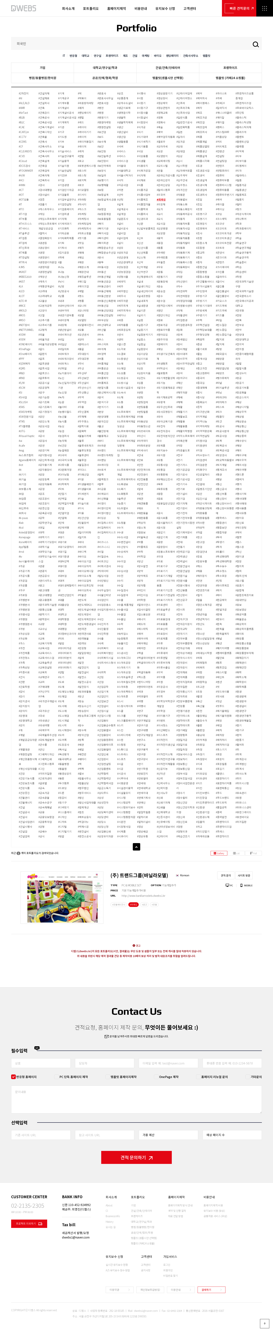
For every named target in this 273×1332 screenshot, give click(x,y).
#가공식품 (24, 576)
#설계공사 (122, 209)
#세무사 (121, 296)
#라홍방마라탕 (86, 103)
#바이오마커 (84, 566)
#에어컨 (141, 648)
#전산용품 (181, 590)
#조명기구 (201, 214)
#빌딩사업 (103, 576)
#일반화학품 (183, 127)
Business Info (113, 1216)
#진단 (199, 479)
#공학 (41, 518)
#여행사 (141, 706)
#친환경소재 (202, 817)
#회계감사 (240, 759)
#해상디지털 (242, 407)
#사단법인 (103, 580)
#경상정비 (43, 248)
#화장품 (239, 638)
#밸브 (81, 773)
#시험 (140, 98)
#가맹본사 (24, 605)
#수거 (120, 527)
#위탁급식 (162, 368)
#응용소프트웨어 (166, 551)
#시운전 (121, 822)
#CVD (22, 156)
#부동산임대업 (105, 310)
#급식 (41, 836)
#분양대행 (103, 416)
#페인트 (220, 677)
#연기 (140, 764)
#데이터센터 (65, 662)
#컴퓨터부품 (222, 180)
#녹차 (61, 397)
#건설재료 (43, 98)
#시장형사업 (124, 826)
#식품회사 (142, 214)
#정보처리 (181, 759)
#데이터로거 (65, 653)
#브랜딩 (102, 460)
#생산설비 (122, 132)
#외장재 (161, 204)
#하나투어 (240, 219)
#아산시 (141, 436)
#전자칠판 (181, 687)
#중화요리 (201, 402)
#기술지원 (63, 166)
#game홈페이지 (27, 460)
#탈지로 (220, 339)
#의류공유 (162, 648)
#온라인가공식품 (166, 175)
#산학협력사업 (105, 783)
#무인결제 (83, 412)
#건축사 (42, 141)
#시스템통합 (124, 812)
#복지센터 (103, 238)
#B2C (22, 122)
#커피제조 (221, 146)
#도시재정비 (65, 730)
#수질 (120, 585)
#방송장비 (83, 711)
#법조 (81, 812)
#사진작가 (103, 624)
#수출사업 (122, 609)
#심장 (140, 368)
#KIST (22, 281)
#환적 (238, 735)
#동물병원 (63, 764)
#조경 (199, 166)
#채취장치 (201, 576)
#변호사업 (103, 103)
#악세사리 (142, 450)
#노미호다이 (65, 373)
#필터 (238, 204)
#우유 (160, 267)
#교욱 (41, 633)
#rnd (21, 551)
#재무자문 (181, 392)
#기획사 (62, 248)
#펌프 (219, 662)
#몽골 (81, 349)
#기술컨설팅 (65, 170)
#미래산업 (83, 474)
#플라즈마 (240, 132)
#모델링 (82, 320)
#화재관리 (240, 662)
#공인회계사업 (46, 460)
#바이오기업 (84, 561)
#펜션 (219, 682)
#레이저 (82, 137)
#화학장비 (240, 682)
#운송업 (161, 291)
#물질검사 (83, 465)
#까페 (61, 257)
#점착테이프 (183, 720)
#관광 (41, 566)
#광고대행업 (45, 595)
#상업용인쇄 (104, 831)
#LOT (22, 296)
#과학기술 (43, 547)
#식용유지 (142, 166)
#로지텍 (82, 180)
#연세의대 (142, 793)
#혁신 (238, 551)
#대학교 (62, 614)
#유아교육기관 (165, 421)
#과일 (41, 527)
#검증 (41, 199)
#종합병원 (201, 272)
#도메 (61, 701)
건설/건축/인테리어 (168, 67)
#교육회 (42, 672)
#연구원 (141, 754)
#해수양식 (240, 441)
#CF (21, 146)
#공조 (41, 494)
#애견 (140, 498)
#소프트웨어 (124, 412)
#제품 (199, 137)
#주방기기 (201, 301)
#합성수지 (240, 373)
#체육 (199, 658)
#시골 (120, 764)
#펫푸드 (220, 706)
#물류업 (82, 460)
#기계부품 (63, 103)
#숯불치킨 (122, 643)
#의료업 (161, 614)
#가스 (22, 643)
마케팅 (146, 56)
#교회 (41, 682)
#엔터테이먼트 (145, 687)
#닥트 (61, 489)
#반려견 (82, 629)
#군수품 (42, 744)
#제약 (199, 93)
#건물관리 (24, 797)
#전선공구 (181, 600)
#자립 (179, 272)
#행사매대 (240, 503)
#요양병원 (162, 228)
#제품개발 (201, 141)
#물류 (81, 441)
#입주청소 (181, 185)
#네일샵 (62, 344)
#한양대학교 (242, 339)
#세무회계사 (124, 310)
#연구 (140, 711)
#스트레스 (122, 754)
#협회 (238, 571)
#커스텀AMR (222, 132)
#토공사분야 (222, 431)
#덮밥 (61, 643)
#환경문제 (240, 696)
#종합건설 (201, 267)
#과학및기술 (45, 551)
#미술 (81, 498)
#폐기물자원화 (224, 715)
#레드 (81, 122)
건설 (134, 56)
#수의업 (121, 561)
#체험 (199, 672)
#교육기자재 (45, 643)
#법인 (81, 797)
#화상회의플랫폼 (244, 629)
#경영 (41, 252)
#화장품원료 (242, 648)
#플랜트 (239, 137)
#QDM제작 (24, 363)
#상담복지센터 (105, 812)
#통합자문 (221, 532)
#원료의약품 (163, 330)
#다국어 (62, 455)
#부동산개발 (104, 276)
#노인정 (62, 392)
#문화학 (82, 431)
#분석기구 (103, 402)
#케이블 (220, 204)
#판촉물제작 (222, 633)
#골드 (41, 349)
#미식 (81, 508)
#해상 (238, 402)
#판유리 (220, 619)
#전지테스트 (183, 715)
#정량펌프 (181, 735)
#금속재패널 (45, 807)
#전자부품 (181, 638)
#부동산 (102, 272)
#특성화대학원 (224, 561)
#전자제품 (181, 677)
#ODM (22, 334)
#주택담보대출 (204, 330)
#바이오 (82, 556)
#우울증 (161, 262)
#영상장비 (162, 98)
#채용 (199, 571)
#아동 (140, 416)
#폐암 (219, 720)
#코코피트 (221, 228)
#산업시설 (103, 711)
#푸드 (219, 793)
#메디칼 (82, 281)
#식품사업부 (143, 194)
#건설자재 (43, 93)
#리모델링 (83, 190)
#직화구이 (201, 469)
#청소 (199, 629)
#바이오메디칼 (86, 571)
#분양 (101, 412)
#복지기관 (103, 228)
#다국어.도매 (65, 460)
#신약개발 (142, 267)
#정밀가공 (181, 740)
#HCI (21, 180)
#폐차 (219, 730)
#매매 (81, 252)
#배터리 (82, 759)
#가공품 (23, 585)
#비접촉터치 (104, 527)
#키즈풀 (220, 315)
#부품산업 (103, 373)
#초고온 (200, 687)
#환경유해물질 (243, 720)
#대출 (61, 600)
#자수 (179, 286)
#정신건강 (181, 802)
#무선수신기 (84, 387)
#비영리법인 (104, 513)
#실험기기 (142, 330)
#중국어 (200, 378)
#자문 (179, 276)
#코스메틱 (221, 219)
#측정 (199, 749)
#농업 (61, 431)
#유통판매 (162, 474)
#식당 (140, 151)
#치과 (199, 764)
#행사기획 (240, 494)
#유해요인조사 (165, 479)
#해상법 (239, 416)
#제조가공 (201, 117)
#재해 (179, 402)
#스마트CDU (124, 658)
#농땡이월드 (65, 412)
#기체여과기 (65, 223)
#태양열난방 (222, 368)
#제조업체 (201, 127)
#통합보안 (221, 527)
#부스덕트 (103, 344)
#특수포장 (221, 576)
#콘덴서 (220, 252)
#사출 (101, 638)
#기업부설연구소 (67, 199)
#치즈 (199, 783)
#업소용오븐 (143, 614)
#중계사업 (201, 359)
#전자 (179, 614)
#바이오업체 (84, 580)
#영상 (140, 826)
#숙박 (120, 629)
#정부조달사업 (184, 778)
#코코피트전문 (224, 243)
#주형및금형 (202, 334)
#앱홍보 (141, 532)
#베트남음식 (84, 817)
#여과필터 (142, 696)
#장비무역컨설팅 (185, 363)
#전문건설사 (183, 566)
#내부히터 (63, 310)
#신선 (140, 243)
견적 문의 (226, 875)
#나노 (61, 267)
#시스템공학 (124, 802)
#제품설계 (201, 156)
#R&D (22, 373)
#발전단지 (83, 667)
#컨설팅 (220, 156)
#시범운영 (122, 783)
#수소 (120, 556)
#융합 (160, 494)
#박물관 (82, 595)
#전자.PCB (182, 619)
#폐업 (219, 725)
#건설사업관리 (27, 822)
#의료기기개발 (165, 576)
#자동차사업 (183, 228)
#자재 (179, 310)
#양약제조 (142, 576)
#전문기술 (181, 576)
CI (107, 1211)
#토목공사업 (222, 450)
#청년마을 (201, 614)
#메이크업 (83, 286)
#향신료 (239, 523)
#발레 (81, 658)
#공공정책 (43, 387)
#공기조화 (43, 402)
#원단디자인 (163, 315)
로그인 (166, 1265)
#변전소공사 (84, 836)
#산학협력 (103, 773)
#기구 (61, 132)
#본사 (101, 257)
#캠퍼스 (220, 127)
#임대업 (180, 151)
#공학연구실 (45, 523)
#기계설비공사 (66, 112)
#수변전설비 (124, 542)
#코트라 (220, 248)
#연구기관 (142, 725)
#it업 (21, 494)
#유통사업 (162, 465)
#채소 (199, 566)
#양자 (140, 580)
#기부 (61, 141)
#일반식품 (181, 117)
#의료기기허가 (165, 600)
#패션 (219, 643)
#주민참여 (201, 291)
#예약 (160, 132)
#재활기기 (181, 412)
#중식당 (200, 397)
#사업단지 (103, 600)
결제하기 (206, 1290)
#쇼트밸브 (122, 508)
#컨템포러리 (222, 170)
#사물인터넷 (104, 595)
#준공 (199, 344)
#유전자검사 (163, 431)
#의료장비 (162, 633)
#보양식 (102, 170)
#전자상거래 (183, 648)
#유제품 (161, 445)
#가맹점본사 (25, 624)
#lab (21, 523)
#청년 (199, 609)
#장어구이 (181, 378)
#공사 (41, 436)
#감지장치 (24, 706)
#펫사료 (220, 696)
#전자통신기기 (184, 691)
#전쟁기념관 (183, 711)
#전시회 (180, 609)
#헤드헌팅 (240, 527)
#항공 (238, 378)
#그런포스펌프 (46, 764)
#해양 (238, 445)
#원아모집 (162, 334)
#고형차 (42, 330)
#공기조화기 (45, 407)
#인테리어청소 (184, 98)
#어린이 (141, 590)
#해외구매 (240, 455)
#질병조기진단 (204, 489)
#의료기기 (162, 571)
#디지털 (62, 826)
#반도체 (82, 600)
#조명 (199, 209)
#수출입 (121, 619)
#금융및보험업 (46, 817)
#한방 (238, 315)
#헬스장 (239, 547)
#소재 (120, 397)
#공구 (41, 392)
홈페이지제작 (116, 8)
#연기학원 (142, 769)
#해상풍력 (240, 436)
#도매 (61, 687)
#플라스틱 (240, 117)
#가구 (22, 590)
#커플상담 (221, 137)
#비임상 (102, 518)
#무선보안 (83, 378)
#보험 (101, 190)
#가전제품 (24, 653)
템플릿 (206, 56)
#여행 (140, 701)
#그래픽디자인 (46, 754)
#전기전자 (181, 513)
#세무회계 (122, 305)
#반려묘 (82, 643)
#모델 (81, 315)
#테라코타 (221, 397)
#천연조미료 (202, 590)
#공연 (41, 445)
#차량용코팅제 (204, 508)
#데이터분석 (65, 658)
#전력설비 (181, 561)
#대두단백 (63, 561)
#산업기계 (103, 691)
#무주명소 (83, 421)
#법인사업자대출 (87, 802)
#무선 (81, 368)
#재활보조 (181, 416)
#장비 (179, 344)
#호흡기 (239, 585)
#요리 (160, 214)
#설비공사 (122, 228)
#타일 (219, 320)
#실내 (140, 281)
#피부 (238, 156)
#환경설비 (240, 706)
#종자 (199, 262)
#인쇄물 (161, 807)
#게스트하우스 (46, 209)
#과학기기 (43, 537)
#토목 (219, 441)
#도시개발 (63, 720)
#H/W (22, 175)
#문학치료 (83, 426)
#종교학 (200, 252)
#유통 (160, 460)
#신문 (140, 223)
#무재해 (82, 416)
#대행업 (62, 629)
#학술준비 (240, 262)
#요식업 (161, 223)
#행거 (238, 484)
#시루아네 (122, 778)
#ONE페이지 (25, 344)
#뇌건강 (62, 445)
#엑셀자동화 (143, 672)
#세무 (120, 286)
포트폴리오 (91, 8)
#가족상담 (24, 667)
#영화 (160, 117)
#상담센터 (103, 817)
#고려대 (42, 291)
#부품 (101, 359)
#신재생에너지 (145, 276)
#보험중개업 (104, 214)
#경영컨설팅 (45, 272)
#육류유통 (162, 489)
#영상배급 (142, 831)
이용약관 (114, 1290)
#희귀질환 (240, 822)
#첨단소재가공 (204, 605)
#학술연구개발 (243, 248)
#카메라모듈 (202, 836)
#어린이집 (142, 595)
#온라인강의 (163, 180)
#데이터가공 (65, 648)
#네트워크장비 (66, 359)
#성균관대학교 (125, 262)
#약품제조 (142, 547)
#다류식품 (63, 465)
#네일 (61, 339)
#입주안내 (181, 180)
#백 (80, 764)
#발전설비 (83, 672)
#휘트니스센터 (243, 807)
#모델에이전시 (86, 325)
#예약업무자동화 (166, 137)
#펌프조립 (221, 667)
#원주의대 (162, 339)
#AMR (22, 108)
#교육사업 (43, 648)
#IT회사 (23, 262)
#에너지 (141, 619)
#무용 (81, 407)
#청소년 (200, 633)
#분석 (101, 397)
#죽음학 (200, 339)
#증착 (199, 407)
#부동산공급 (104, 281)
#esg (21, 450)
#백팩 (81, 769)
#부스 (101, 339)
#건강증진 (24, 793)
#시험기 (141, 103)
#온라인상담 (163, 185)
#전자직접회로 (184, 682)
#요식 (160, 219)
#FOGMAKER (26, 170)
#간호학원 (24, 687)
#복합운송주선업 (107, 252)
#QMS (22, 368)
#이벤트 (161, 720)
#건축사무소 (45, 146)
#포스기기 (221, 749)
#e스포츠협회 (26, 455)
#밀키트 (82, 537)
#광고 (41, 585)
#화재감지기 (242, 658)
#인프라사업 (183, 112)
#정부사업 (181, 773)
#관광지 (42, 571)
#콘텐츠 (220, 262)
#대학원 (62, 624)
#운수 (160, 296)
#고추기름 (43, 320)
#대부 (61, 571)
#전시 (179, 605)
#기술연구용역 (66, 156)
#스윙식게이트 (125, 706)
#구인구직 (43, 691)
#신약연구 (142, 272)
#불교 (101, 426)
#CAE (22, 127)
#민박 (81, 527)
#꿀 (60, 262)
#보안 (101, 146)
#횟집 (238, 788)
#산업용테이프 (105, 744)
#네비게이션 (65, 334)
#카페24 (220, 103)
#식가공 (141, 127)
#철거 (199, 595)
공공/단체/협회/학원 (105, 78)
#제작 (199, 108)
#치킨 (199, 788)
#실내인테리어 (145, 291)
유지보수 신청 (165, 8)
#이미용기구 (163, 715)
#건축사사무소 (46, 151)
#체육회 (200, 667)
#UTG (22, 431)
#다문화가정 (65, 469)
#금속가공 (43, 793)
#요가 (160, 209)
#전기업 (180, 498)
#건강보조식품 (27, 783)
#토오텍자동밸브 (225, 460)
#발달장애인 (84, 653)
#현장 (238, 561)
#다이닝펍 (63, 474)
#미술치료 (83, 503)
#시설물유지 (124, 793)
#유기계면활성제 (166, 378)
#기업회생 (63, 214)
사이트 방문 (244, 875)
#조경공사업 (202, 170)
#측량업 (200, 744)
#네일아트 (63, 349)
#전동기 (180, 547)
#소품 (120, 407)
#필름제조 (240, 194)
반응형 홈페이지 (26, 1076)
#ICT (21, 190)
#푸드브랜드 (222, 797)
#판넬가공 (221, 609)
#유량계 (161, 402)
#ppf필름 (24, 547)
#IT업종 (23, 238)
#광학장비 (43, 619)
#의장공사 (162, 687)
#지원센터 (201, 445)
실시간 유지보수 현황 (117, 1265)
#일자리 (180, 137)
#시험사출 (142, 112)
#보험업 (102, 209)
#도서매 (62, 706)
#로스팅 (82, 175)
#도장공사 (63, 744)
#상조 (120, 93)
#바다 (81, 542)
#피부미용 (240, 161)
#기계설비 (63, 108)
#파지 (219, 590)
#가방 (22, 629)
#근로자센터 (45, 778)
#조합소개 (201, 243)
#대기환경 (63, 556)
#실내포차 (142, 301)
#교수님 (42, 629)
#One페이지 (25, 354)
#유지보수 (162, 450)
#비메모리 (103, 494)
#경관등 (42, 243)
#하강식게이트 (243, 214)
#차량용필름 (202, 518)
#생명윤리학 (124, 112)
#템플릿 (220, 416)
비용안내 (140, 8)
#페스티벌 (221, 672)
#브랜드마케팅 (105, 455)
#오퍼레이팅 (163, 161)
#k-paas (23, 518)
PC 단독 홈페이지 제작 (73, 1076)
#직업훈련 (201, 465)
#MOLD (23, 310)
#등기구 (62, 802)
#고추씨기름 (45, 325)
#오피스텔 (162, 166)
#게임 (41, 214)
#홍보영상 (240, 609)
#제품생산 (201, 151)
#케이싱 (220, 209)
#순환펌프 (122, 638)
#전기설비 (181, 494)
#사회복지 (103, 648)
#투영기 (220, 542)
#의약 (160, 672)
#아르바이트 (143, 431)
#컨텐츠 (220, 166)
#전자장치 (181, 667)
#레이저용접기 (86, 141)
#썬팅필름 (142, 412)
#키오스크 (221, 301)
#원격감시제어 (165, 305)
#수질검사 (122, 590)
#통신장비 (221, 498)
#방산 (81, 696)
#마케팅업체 (84, 223)
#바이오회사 (84, 590)
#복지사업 (103, 233)
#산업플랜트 (104, 769)
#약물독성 (142, 537)
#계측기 (42, 281)
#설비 (120, 223)
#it (20, 469)
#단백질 (62, 498)
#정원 (179, 826)
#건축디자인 (45, 132)
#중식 (199, 392)
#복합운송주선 (105, 248)
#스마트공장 (124, 662)
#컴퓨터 (220, 175)
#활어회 (239, 744)
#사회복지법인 (105, 653)
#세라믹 (121, 281)
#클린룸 (220, 286)
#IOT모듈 (24, 199)
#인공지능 (162, 769)
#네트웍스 (63, 363)
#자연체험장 (183, 296)
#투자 (219, 547)
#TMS (22, 421)
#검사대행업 (45, 190)
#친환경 (200, 807)
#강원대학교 (25, 720)
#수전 (120, 576)
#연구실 (141, 744)
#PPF (21, 359)
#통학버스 (221, 518)
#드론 (61, 793)
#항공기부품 (242, 387)
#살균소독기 (104, 788)
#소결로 (121, 354)
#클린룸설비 (222, 291)
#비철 (101, 551)
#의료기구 (162, 566)
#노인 (61, 378)
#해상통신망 (242, 431)
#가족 (22, 662)
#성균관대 (122, 257)
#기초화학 (63, 228)
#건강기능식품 (27, 778)
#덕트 (61, 638)
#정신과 (180, 817)
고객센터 (189, 8)
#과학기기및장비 (47, 542)
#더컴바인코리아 (67, 633)
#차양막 (200, 527)
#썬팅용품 (142, 407)
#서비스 (121, 151)
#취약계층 (201, 740)
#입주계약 (181, 175)
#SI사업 (23, 397)
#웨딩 (160, 349)
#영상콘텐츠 (163, 108)
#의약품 (161, 677)
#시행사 (141, 93)
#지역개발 (201, 416)
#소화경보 (122, 484)
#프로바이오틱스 (244, 108)
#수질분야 (122, 595)
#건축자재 (43, 175)
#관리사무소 (45, 580)
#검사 (41, 185)
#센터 (120, 339)
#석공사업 (122, 185)
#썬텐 (140, 392)
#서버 (120, 146)
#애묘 (140, 508)
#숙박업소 (122, 633)
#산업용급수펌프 (107, 725)
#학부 (238, 233)
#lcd (21, 527)
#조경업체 (201, 190)
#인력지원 (162, 788)
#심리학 (141, 363)
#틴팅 (219, 580)
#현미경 (239, 556)
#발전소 (82, 677)
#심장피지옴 (143, 373)
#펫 (218, 687)
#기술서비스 (65, 151)
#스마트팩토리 (125, 691)
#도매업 (62, 696)
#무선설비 (83, 383)
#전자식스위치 (184, 658)
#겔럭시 (42, 233)
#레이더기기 (84, 132)
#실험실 (141, 344)
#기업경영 (63, 185)
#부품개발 (103, 363)
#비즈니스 (103, 542)
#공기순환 (43, 397)
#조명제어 (201, 228)
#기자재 (62, 219)
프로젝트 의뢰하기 (26, 1223)
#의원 (160, 682)
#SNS (22, 407)
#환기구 (239, 730)
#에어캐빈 (142, 643)
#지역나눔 (201, 421)
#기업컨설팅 (65, 204)
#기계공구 (63, 98)
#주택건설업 (202, 325)
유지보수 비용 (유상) (214, 1211)
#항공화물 (240, 392)
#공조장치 (43, 503)
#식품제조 (142, 199)
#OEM (22, 339)
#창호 (199, 556)
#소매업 (121, 368)
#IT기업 (23, 214)
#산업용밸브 (104, 730)
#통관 (219, 474)
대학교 (85, 56)
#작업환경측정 (184, 325)
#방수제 (82, 730)
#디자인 (62, 817)
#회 (237, 749)
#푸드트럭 (221, 802)
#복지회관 (103, 243)
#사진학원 (103, 633)
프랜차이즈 (112, 56)
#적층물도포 (183, 450)
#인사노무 (162, 793)
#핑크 (238, 209)
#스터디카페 (124, 735)
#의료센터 (162, 605)
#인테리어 (162, 836)
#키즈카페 (221, 310)
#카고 (199, 826)
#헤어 (238, 532)
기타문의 (256, 1076)
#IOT (21, 194)
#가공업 (23, 580)
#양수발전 (142, 566)
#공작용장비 (45, 469)
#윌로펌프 (162, 373)
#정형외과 (181, 831)
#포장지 (220, 759)
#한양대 (239, 334)
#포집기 (220, 769)
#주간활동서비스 (205, 281)
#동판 (61, 778)
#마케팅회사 (84, 228)
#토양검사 (221, 455)
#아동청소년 (143, 426)
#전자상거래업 (184, 653)
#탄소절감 (221, 325)
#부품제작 (103, 378)
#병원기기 (103, 117)
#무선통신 (83, 392)
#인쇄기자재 (163, 802)
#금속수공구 (45, 802)
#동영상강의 (65, 773)
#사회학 (102, 672)
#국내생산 (43, 720)
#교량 (41, 624)
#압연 (140, 494)
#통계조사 (221, 469)
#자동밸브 (181, 199)
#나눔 (61, 272)
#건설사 (23, 817)
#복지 (101, 223)
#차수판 (200, 523)
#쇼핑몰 (121, 523)
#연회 (140, 807)
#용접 (160, 243)
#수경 (120, 532)
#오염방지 (162, 156)
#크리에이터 (222, 267)
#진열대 (200, 484)
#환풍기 (239, 740)
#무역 (81, 397)
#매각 (81, 248)
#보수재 (102, 141)
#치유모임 (201, 773)
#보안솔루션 (104, 156)
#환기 (238, 725)
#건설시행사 (25, 826)
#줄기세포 (201, 349)
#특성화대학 (222, 556)
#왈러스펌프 (163, 190)
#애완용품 (142, 518)
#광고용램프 (45, 600)
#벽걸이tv (83, 822)
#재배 (179, 397)
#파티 (219, 595)
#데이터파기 (65, 667)
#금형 (41, 826)
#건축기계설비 (46, 127)
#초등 (199, 691)
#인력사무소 (163, 783)
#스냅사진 (122, 653)
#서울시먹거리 (125, 175)
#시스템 (121, 797)
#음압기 (161, 532)
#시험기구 (142, 108)
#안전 (140, 465)
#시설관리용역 (125, 788)
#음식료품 (162, 518)
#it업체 (22, 503)
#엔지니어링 (143, 682)
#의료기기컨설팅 (166, 595)
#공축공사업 (45, 513)
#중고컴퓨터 (202, 373)
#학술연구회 (242, 257)
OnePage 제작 (168, 1076)
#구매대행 (43, 687)
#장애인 (180, 368)
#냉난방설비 (65, 330)
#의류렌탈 (162, 658)
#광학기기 (43, 614)
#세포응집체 (124, 330)
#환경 (238, 691)
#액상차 (141, 523)
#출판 (199, 725)
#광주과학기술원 (47, 605)
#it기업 (22, 484)
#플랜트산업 (242, 141)
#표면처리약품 (224, 783)
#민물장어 (83, 523)
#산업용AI (103, 720)
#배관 (81, 744)
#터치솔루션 (222, 387)
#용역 (160, 238)
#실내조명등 (143, 296)
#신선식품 (142, 248)
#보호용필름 (104, 219)
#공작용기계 (45, 465)
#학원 (238, 276)
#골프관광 (43, 363)
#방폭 (81, 740)
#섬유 (120, 248)
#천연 (199, 580)
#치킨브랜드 (202, 793)
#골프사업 (43, 368)
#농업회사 (63, 436)
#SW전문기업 (26, 416)
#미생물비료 (84, 489)
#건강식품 (24, 788)
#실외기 (141, 315)
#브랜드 (102, 450)
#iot (21, 465)
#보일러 (102, 175)
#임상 (179, 156)
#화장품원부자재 (244, 653)
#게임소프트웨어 (47, 219)
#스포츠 (121, 759)
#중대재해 (201, 387)
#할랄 (238, 363)
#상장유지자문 (105, 836)
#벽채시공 (83, 826)
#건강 (22, 773)
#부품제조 (103, 383)
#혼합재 (239, 590)
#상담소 (102, 822)
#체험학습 (201, 682)
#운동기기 (162, 276)
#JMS (22, 267)
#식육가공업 (143, 170)
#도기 (61, 677)
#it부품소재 (25, 489)
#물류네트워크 (86, 445)
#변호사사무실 (105, 98)
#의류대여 (162, 653)
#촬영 (199, 696)
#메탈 (81, 291)
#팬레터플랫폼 (224, 653)
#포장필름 (221, 764)
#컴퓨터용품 (222, 190)
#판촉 (219, 624)
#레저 (81, 151)
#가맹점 (23, 619)
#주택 (199, 320)
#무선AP (82, 373)
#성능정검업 (124, 272)
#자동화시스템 (184, 262)
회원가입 (168, 1270)
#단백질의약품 (66, 503)
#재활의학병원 (184, 431)
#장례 (179, 334)
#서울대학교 (124, 170)
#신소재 (141, 257)
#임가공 (180, 141)
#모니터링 (83, 310)
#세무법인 (122, 291)
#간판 (22, 682)
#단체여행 (63, 527)
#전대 (179, 542)
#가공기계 (24, 571)
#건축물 (42, 137)
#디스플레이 (65, 812)
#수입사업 (122, 571)
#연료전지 (142, 773)
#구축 (41, 696)
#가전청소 (24, 658)
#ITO (21, 209)
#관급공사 (43, 576)
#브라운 (102, 445)
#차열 (199, 532)
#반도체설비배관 (87, 609)
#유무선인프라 (165, 407)
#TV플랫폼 (24, 426)
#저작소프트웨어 (185, 436)
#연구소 (141, 740)
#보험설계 (103, 194)
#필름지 (239, 199)
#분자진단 (103, 421)
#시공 (120, 769)
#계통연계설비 (46, 286)
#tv (20, 556)
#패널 (219, 638)
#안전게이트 (143, 469)
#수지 (120, 580)
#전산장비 (181, 595)
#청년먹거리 (202, 619)
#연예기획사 (143, 797)
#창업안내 (201, 551)
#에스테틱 (142, 629)
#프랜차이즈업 (224, 826)
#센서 (120, 334)
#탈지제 (220, 344)
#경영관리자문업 (47, 262)
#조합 (199, 238)
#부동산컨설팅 (105, 315)
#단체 (61, 523)
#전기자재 (181, 503)
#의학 (160, 696)
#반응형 (82, 648)
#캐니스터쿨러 (224, 112)
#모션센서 (83, 334)
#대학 (61, 609)
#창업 (199, 547)
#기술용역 (63, 161)
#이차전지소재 (165, 754)
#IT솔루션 (24, 233)
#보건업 (102, 132)
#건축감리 (43, 112)
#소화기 (121, 489)
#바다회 (82, 547)
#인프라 (180, 103)
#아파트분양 (143, 445)
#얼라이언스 (143, 605)
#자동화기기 (183, 257)
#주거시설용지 (204, 286)
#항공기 (239, 383)
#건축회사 (43, 180)
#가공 (22, 566)
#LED (22, 291)
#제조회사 (201, 132)
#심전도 (141, 378)
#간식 (22, 677)
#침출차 (200, 822)
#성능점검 (122, 267)
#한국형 (239, 310)
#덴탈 (61, 672)
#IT (20, 204)
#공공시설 (43, 383)
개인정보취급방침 (150, 1290)
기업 (42, 67)
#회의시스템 (242, 783)
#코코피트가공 (224, 233)
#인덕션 (161, 773)
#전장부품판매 (184, 701)
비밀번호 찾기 (170, 1275)
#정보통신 (181, 764)
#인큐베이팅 (163, 822)
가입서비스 (170, 1256)
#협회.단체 (241, 576)
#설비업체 (122, 238)
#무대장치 (83, 354)
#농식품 (62, 421)
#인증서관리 (163, 817)
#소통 (120, 402)
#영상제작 (162, 103)
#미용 (81, 513)
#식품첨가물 (143, 204)
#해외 (238, 450)
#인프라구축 (183, 108)
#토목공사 (221, 445)
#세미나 (121, 315)
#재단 (179, 387)
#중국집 (200, 383)
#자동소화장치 (184, 209)
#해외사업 (240, 465)
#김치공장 (63, 252)
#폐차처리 (221, 740)
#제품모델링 (202, 146)
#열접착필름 (143, 812)
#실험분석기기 (145, 334)
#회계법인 (240, 764)
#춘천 (199, 711)
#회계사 (239, 769)
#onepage (24, 537)
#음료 (160, 498)
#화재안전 (240, 667)
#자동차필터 (183, 243)
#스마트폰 (122, 696)
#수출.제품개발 (125, 605)
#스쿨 (120, 711)
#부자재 (102, 349)
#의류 (160, 643)
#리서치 (82, 194)
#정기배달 (181, 730)
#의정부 (161, 691)
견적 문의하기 (133, 1157)
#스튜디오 (122, 749)
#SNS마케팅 (25, 412)
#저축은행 (181, 441)
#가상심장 (24, 633)
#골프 (41, 359)
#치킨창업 (201, 797)
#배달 (81, 749)
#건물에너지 (25, 802)
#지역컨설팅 (202, 436)
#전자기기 (181, 633)
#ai (20, 441)
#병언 (101, 108)
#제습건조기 (183, 836)
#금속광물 (43, 797)
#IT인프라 (24, 248)
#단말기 (62, 494)
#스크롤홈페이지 (126, 720)
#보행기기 (103, 180)
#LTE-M (23, 301)
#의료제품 (162, 638)
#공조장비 (43, 498)
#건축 (41, 108)
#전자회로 (181, 696)
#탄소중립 (221, 330)
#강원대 (23, 715)
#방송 (81, 701)
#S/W (22, 383)
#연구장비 (142, 759)
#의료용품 (162, 624)
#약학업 (141, 556)
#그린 (41, 769)
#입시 (179, 161)
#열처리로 (142, 817)
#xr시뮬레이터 (26, 561)
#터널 (219, 383)
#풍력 (219, 812)
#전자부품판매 (184, 643)
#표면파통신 (222, 788)
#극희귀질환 (45, 773)
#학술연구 (240, 243)
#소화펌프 (122, 494)
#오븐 (160, 151)
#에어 (140, 633)
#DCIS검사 (24, 166)
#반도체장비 (84, 614)
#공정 (41, 489)
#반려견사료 (84, 633)
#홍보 (238, 605)
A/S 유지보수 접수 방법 (118, 1270)
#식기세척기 (143, 141)
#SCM (22, 387)
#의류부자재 (163, 662)
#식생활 (141, 161)
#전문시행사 (183, 585)
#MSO (22, 320)
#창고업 (200, 542)
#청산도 (200, 624)
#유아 (160, 416)
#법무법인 (83, 788)
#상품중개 (122, 98)
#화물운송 (240, 619)
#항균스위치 (242, 397)
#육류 (160, 484)
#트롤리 (220, 551)
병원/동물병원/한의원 (42, 78)
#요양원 (161, 233)
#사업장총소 (104, 605)
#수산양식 (122, 547)
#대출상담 (63, 605)
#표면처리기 (222, 778)
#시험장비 (142, 122)
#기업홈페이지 (66, 209)
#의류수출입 (163, 667)
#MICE (22, 305)
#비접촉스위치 (105, 523)
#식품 (140, 185)
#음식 (160, 513)
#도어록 (62, 740)
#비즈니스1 (104, 547)
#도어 (61, 735)
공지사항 (145, 1270)
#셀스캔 (121, 344)
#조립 (199, 204)
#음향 (160, 542)
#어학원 (141, 600)
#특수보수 (221, 566)
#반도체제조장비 (87, 619)
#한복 (238, 320)
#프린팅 (239, 112)
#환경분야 (240, 701)
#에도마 (141, 624)
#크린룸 (220, 272)
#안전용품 (142, 479)
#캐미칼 (220, 117)
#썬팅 (140, 397)
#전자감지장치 (184, 624)
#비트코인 (103, 561)
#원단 (160, 310)
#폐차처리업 (222, 744)
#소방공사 (122, 378)
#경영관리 (43, 257)
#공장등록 (43, 479)
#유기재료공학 (165, 397)
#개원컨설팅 (25, 754)
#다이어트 (63, 479)
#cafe (22, 445)
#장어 (179, 373)
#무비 (81, 363)
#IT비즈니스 (25, 223)
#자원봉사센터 (184, 305)
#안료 (140, 460)
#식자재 (141, 175)
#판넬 (219, 605)
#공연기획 (43, 450)
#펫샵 (219, 701)
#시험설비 (142, 117)
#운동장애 (162, 281)
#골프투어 (43, 378)
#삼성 (101, 797)
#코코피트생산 (224, 238)
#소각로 (121, 349)
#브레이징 (103, 465)
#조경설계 (201, 180)
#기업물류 (63, 194)
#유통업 (161, 469)
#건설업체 (24, 836)
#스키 (120, 725)
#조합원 (200, 248)
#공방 (41, 431)
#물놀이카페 (84, 436)
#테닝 (219, 392)
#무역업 (82, 402)
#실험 (140, 320)
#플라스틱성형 (243, 122)
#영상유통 (142, 836)
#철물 (199, 600)
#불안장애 (103, 431)
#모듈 (81, 330)
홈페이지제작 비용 (213, 1205)
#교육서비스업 (46, 658)
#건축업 (42, 166)
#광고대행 (43, 590)
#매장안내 (83, 272)
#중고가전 (201, 368)
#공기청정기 (45, 412)
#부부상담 (103, 320)
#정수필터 (181, 797)
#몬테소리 (83, 344)
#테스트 (220, 407)
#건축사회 (43, 156)
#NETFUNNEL (26, 330)
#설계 (120, 204)
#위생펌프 (162, 363)
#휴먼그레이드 (243, 812)
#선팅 (120, 199)
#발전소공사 (84, 682)
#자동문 (180, 194)
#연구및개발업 (145, 735)
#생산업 (121, 137)
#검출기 (42, 204)
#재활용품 (181, 426)
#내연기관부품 (66, 315)
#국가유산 (43, 711)
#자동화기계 (183, 252)
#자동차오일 (183, 233)
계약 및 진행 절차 (177, 1211)
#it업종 (22, 498)
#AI (20, 98)
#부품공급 (103, 368)
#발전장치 (83, 687)
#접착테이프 (183, 725)
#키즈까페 (221, 305)
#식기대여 (142, 137)
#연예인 (141, 802)
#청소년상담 (202, 643)
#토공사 (220, 426)
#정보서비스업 (184, 754)
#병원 (101, 112)
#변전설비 (83, 831)
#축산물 (200, 706)
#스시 (120, 701)
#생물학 (121, 117)
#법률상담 (83, 783)
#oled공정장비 (27, 532)
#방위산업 (83, 735)
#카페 (219, 98)
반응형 (73, 56)
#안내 (140, 455)
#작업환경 (181, 320)
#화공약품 (240, 614)
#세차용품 (122, 325)
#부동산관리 (104, 286)
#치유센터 (201, 778)
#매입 (81, 257)
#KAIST (23, 272)
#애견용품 (142, 503)
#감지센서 (24, 701)
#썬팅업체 (142, 402)
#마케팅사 (83, 219)
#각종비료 (24, 672)
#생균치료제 (124, 108)
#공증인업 (43, 508)
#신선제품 (142, 252)
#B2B (22, 117)
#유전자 (161, 426)
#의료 (160, 561)
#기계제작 (63, 122)
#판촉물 (220, 629)
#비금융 (102, 489)
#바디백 (82, 551)
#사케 (101, 643)
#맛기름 (82, 238)
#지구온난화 (202, 412)
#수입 (120, 566)
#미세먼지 (83, 494)
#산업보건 (103, 701)
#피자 (238, 170)
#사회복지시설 (105, 658)
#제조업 (200, 122)
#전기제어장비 (184, 532)
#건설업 (23, 831)
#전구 (179, 455)
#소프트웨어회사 (126, 479)
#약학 (140, 551)
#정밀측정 (181, 749)
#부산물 (102, 330)
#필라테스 (240, 175)
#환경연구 (240, 711)
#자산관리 (181, 281)
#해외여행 (240, 469)
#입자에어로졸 (184, 170)
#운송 (160, 286)
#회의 (238, 778)
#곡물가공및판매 (47, 344)
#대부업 (62, 576)
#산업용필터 (104, 749)
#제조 (199, 112)
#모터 (81, 339)
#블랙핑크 (103, 479)
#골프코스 (43, 373)
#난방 (61, 286)
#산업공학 (103, 687)
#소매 (120, 363)
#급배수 (42, 831)
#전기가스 (181, 465)
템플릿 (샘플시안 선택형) (144, 1238)
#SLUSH (23, 402)
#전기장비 (181, 508)
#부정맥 (102, 354)
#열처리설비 (143, 822)
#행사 (238, 489)
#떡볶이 (82, 98)
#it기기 (22, 474)
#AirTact (23, 112)
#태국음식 (221, 354)
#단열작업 (63, 513)
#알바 (140, 489)
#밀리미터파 (84, 532)
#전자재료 (181, 672)
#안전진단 (142, 484)
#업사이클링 (143, 609)
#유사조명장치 (165, 412)
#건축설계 (43, 161)
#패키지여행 (222, 648)
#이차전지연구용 (166, 759)
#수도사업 (122, 537)
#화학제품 (240, 687)
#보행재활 (103, 185)
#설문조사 (122, 219)
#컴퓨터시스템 (224, 185)
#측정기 (200, 754)
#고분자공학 (45, 305)
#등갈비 (62, 797)
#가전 (22, 648)
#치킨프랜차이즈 (205, 802)
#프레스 (220, 831)
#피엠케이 (240, 166)
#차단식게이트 (204, 503)
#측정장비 (201, 759)
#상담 (101, 807)
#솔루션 (121, 498)
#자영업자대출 (184, 301)
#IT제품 (23, 252)
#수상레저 (122, 551)
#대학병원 (63, 619)
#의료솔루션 (163, 609)
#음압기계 (162, 537)
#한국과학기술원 (244, 291)
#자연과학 (181, 291)
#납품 (61, 296)
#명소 (81, 296)
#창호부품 (201, 561)
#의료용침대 (163, 619)
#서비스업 (122, 161)
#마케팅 (82, 214)
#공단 (41, 416)
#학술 (238, 238)
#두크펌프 (63, 783)
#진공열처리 (202, 474)
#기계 (61, 93)
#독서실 (62, 749)
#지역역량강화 (204, 431)
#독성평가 (63, 754)
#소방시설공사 (125, 387)
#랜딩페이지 (84, 112)
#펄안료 (220, 658)
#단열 (61, 508)
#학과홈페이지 (243, 228)
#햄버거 (239, 479)
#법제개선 (83, 807)
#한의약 (239, 344)
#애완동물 (142, 513)
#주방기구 (201, 296)
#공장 (41, 474)
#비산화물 (103, 498)
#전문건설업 (183, 571)
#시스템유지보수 (126, 807)
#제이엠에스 (202, 103)
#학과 (238, 223)
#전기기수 (181, 484)
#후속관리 (240, 793)
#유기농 (161, 383)
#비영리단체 (104, 508)
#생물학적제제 (125, 122)
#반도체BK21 (85, 605)
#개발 (22, 735)
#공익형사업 (45, 455)
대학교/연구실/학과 (105, 67)
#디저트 (62, 822)
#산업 (101, 682)
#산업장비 (103, 759)
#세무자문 (122, 301)
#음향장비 (162, 547)
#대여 (61, 580)
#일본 (179, 132)
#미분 (81, 479)
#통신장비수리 (224, 503)
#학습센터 (240, 272)
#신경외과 (142, 219)
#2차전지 (24, 93)
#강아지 (23, 711)
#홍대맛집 (240, 600)
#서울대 (121, 166)
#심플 (140, 383)
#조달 (199, 199)
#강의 (22, 725)
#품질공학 (221, 807)
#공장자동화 (45, 484)
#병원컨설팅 (104, 127)
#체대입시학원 (204, 653)
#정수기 (180, 793)
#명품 (81, 301)
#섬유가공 (122, 252)
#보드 (101, 137)
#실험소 (141, 339)
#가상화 (23, 638)
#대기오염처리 (66, 547)
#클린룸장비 (222, 296)
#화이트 (239, 633)
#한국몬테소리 (243, 296)
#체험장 (200, 677)
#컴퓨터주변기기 (225, 194)
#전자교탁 (181, 629)
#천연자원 (201, 585)
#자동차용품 (183, 238)
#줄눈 (199, 354)
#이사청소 (162, 725)
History (109, 1221)
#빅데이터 (103, 571)
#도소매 (62, 711)
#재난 (179, 383)
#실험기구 (142, 325)
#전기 (179, 460)
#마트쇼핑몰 (84, 233)
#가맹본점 (24, 609)
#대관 (61, 532)
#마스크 (82, 209)
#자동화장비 (183, 267)
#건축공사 (43, 117)
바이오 (158, 56)
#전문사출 (181, 580)
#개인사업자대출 (28, 769)
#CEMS (23, 141)
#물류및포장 (84, 450)
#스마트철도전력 (126, 682)
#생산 (120, 127)
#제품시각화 (202, 161)
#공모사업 (43, 426)
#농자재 (62, 441)
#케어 (219, 199)
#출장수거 (201, 720)
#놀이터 (62, 407)
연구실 (97, 56)
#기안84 (62, 175)
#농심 (61, 426)
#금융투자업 (45, 822)
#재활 (179, 407)
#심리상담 (142, 354)
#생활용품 (122, 141)
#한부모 (239, 325)
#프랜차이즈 (222, 822)
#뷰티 (101, 441)
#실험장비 (142, 349)
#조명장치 (201, 223)
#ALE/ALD (24, 103)
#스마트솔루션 (125, 677)
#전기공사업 (183, 479)
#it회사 (22, 513)
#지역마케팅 (202, 426)
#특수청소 (221, 571)
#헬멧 (238, 537)
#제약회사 (201, 98)
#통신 (219, 484)
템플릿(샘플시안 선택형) (167, 78)
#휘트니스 (240, 802)
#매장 (81, 262)
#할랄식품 (240, 368)
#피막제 (239, 151)
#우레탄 (161, 252)
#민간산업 (83, 518)
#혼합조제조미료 (244, 595)
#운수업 (161, 301)
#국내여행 (43, 725)
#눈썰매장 (63, 450)
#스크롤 (121, 715)
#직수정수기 (202, 455)
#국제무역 (43, 730)
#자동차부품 (183, 223)
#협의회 (239, 566)
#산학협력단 (104, 778)
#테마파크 (221, 402)
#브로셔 (102, 469)
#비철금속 (103, 556)
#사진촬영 (103, 629)
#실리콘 (141, 310)
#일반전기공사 (184, 122)
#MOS (22, 315)
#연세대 (141, 783)
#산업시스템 (104, 715)
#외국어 (161, 194)
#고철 (41, 315)
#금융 (41, 812)
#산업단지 (103, 696)
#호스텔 (239, 580)
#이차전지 (162, 740)
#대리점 (62, 566)
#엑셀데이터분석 (146, 658)
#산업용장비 (104, 735)
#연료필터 (142, 778)
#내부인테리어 (66, 305)
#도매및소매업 (66, 691)
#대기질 (62, 551)
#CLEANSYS (25, 151)
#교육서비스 (45, 653)
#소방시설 (122, 383)
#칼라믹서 (221, 108)
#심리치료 (142, 359)
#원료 (160, 320)
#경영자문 (43, 267)
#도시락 (62, 725)
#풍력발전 (221, 817)
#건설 (22, 807)
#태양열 (220, 363)
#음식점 (161, 527)
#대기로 (62, 542)
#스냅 (120, 648)
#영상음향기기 (165, 93)
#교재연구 (43, 677)
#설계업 (121, 214)
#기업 (61, 180)
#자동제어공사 (184, 214)
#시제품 (121, 831)
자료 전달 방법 (175, 1216)
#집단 (199, 494)
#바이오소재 (84, 576)
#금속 (41, 788)
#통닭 (219, 479)
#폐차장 (220, 735)
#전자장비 (181, 662)
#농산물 (62, 416)
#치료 (199, 769)
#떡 (80, 93)
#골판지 (42, 354)
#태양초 (220, 373)
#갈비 (22, 691)
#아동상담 (142, 421)
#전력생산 (181, 556)
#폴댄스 (220, 773)
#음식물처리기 (165, 523)
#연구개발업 (143, 720)
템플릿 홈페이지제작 (123, 1076)
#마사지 (82, 204)
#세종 (120, 320)
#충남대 (200, 735)
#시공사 (121, 773)
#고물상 (42, 301)
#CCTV (22, 137)
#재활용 (180, 421)
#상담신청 (103, 826)
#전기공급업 (183, 469)
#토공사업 (221, 436)
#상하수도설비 (125, 103)
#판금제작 (221, 600)
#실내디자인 (143, 286)
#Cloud (23, 161)
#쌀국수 (141, 387)
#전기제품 (181, 537)
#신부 (140, 238)
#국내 (41, 715)
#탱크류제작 (222, 378)
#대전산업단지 (66, 595)
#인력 (160, 778)
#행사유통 (240, 513)
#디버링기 (63, 807)
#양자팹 (141, 585)
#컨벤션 (220, 151)
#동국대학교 (65, 759)
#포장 (219, 754)
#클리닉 (220, 281)
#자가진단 (181, 190)
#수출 (120, 600)
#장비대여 (181, 354)
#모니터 (82, 305)
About (109, 1205)
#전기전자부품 (184, 518)
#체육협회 (201, 662)
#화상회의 (240, 624)
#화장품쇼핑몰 (243, 643)
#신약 (140, 262)
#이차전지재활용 (166, 764)
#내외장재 (63, 320)
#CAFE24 (24, 132)
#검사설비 (43, 194)
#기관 (61, 127)
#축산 (199, 701)
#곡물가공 (43, 339)
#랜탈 (81, 117)
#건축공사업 (45, 122)
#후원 (238, 797)
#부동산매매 (104, 291)
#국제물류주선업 (47, 735)
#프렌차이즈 (222, 836)
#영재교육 (162, 112)
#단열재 (62, 518)
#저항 (179, 445)
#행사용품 (240, 508)
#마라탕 (82, 199)
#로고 (81, 161)
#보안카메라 (104, 166)
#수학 (120, 624)
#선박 (120, 194)
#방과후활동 (84, 691)
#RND (22, 378)
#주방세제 (201, 310)
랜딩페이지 (172, 56)
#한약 (238, 330)
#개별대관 (24, 749)
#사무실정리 (104, 590)
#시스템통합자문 (126, 817)
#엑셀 (140, 653)
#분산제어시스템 (107, 392)
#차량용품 (201, 513)
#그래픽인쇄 (45, 759)
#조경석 (200, 175)
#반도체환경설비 (87, 624)
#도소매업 (63, 715)
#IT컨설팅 (24, 257)
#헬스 (238, 542)
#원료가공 (162, 325)
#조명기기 (201, 219)
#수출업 (121, 614)
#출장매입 (201, 715)
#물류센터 (83, 455)
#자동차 (180, 219)
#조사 (199, 233)
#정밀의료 (181, 744)
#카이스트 (221, 93)
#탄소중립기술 (224, 334)
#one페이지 (25, 542)
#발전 (81, 662)
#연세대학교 (143, 788)
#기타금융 (63, 233)
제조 (125, 56)
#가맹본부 (24, 600)
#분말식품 (103, 387)
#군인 (41, 749)
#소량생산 (122, 359)
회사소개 (68, 8)
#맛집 (81, 243)
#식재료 (141, 180)
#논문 (61, 402)
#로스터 (82, 170)
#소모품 (121, 373)
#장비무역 (181, 359)
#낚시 (61, 281)
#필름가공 (240, 185)
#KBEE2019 (25, 276)
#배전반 (82, 754)
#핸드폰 (239, 474)
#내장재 (62, 325)
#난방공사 (63, 291)
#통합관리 (221, 523)
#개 (20, 730)
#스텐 (120, 740)
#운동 (160, 272)
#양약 (140, 571)
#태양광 (220, 359)
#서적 (120, 180)
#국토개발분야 (46, 740)
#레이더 (82, 127)
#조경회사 (201, 194)
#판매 (219, 614)
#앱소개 (141, 527)
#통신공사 (221, 489)
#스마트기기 (124, 667)
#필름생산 (240, 190)
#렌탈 (81, 156)
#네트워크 (63, 354)
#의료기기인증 (165, 590)
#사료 (101, 585)
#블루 (101, 484)
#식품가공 (142, 190)
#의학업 (161, 711)
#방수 (81, 725)
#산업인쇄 (103, 754)
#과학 (41, 532)
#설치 (120, 243)
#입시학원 (181, 166)
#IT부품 (23, 219)
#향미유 (239, 518)
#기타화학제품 (66, 238)
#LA (21, 286)
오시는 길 (111, 1227)
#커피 (219, 141)
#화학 (238, 672)
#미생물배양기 (86, 484)
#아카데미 (142, 441)
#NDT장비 (24, 325)
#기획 (61, 243)
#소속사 (121, 392)
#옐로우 (161, 141)
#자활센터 (181, 315)
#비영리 (102, 503)
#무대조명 (83, 359)
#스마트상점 (124, 672)
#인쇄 (160, 797)
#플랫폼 (239, 146)
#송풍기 (121, 503)
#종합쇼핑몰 (202, 276)
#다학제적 (63, 484)
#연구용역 (142, 749)
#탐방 (219, 349)
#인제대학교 (163, 812)
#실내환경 (142, 305)
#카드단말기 (202, 831)
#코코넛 (220, 223)
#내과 (61, 301)
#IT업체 (23, 243)
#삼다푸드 (103, 793)
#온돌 (160, 170)
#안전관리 (142, 474)
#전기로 (180, 489)
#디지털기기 (65, 831)
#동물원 (62, 769)
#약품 (140, 542)
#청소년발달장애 (205, 638)
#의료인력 (162, 629)
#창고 (199, 537)
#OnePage (24, 349)
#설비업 (121, 233)
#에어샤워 (142, 638)
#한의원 (239, 349)
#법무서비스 (84, 793)
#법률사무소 (84, 778)
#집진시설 (201, 498)
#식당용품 (142, 156)
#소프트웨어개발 (126, 416)
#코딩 (219, 214)
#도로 (61, 682)
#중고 (199, 363)
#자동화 (180, 248)
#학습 (238, 267)
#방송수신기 (84, 706)
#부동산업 (103, 305)
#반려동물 (83, 638)
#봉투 (101, 262)
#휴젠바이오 (242, 817)
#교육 (41, 638)
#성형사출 (122, 276)
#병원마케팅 (104, 122)
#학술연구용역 (243, 252)
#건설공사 (24, 812)
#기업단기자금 (66, 190)
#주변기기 (201, 315)
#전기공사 (181, 474)
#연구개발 (142, 715)
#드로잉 (62, 788)
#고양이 (42, 310)
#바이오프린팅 (86, 585)
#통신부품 (221, 494)
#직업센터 (201, 460)
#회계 (238, 754)
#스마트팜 (122, 687)
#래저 (81, 108)
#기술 (61, 146)
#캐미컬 (220, 122)
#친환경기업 (202, 812)
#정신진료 (181, 822)
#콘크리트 (221, 257)
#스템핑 (121, 744)
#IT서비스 (24, 228)
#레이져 (82, 146)
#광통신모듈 (45, 609)
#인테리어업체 (184, 93)
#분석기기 (103, 407)
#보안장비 (103, 161)
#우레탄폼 (162, 257)
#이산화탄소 (163, 730)
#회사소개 (240, 773)
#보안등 (102, 151)
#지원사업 (201, 441)
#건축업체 (43, 170)
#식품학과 (142, 209)
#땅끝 (61, 836)
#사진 (101, 619)
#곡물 (41, 334)
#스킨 (120, 730)
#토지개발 (221, 465)
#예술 (160, 127)
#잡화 (179, 330)
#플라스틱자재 (243, 127)
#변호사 (102, 93)
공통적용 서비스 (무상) (215, 1216)
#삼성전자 (103, 802)
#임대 (179, 146)
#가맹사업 (24, 614)
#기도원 (62, 137)
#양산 (140, 561)
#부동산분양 (104, 296)
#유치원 (161, 455)
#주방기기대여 (204, 305)
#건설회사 (43, 103)
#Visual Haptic (27, 436)
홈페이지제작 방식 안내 (180, 1205)
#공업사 (42, 441)
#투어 (219, 537)
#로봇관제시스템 (87, 166)
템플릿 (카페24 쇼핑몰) (230, 78)
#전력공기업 (183, 551)
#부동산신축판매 (107, 301)
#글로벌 (42, 783)
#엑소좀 (141, 677)
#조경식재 (201, 185)
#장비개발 (181, 349)
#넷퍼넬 (62, 368)
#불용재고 (103, 436)
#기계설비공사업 (67, 117)
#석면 (120, 190)
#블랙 (101, 474)
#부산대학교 (104, 325)
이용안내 (176, 1290)
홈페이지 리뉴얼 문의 (214, 1076)
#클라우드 (221, 276)
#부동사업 (103, 267)
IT (64, 56)
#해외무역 (240, 460)
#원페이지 (162, 344)
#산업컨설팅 (104, 764)
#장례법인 (181, 339)
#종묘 (199, 257)
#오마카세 (162, 146)
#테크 (219, 412)
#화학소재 (240, 677)
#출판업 (200, 730)
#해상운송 (240, 421)
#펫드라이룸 (222, 691)
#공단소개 (43, 421)
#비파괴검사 (104, 566)
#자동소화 (181, 204)
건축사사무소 (190, 56)
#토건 (219, 421)
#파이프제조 (222, 585)
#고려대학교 (45, 296)
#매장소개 (83, 267)
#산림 (101, 677)
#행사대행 (240, 498)
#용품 (160, 248)
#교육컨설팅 (45, 667)
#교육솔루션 (45, 662)
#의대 (160, 556)
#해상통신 (240, 426)
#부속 (101, 334)
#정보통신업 (183, 769)
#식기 (140, 132)
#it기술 (22, 479)
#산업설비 (103, 706)
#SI (20, 392)
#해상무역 (240, 412)
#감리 (22, 696)
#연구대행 (142, 730)
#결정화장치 (45, 238)
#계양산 (42, 276)
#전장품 (180, 706)
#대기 (61, 537)
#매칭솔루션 (84, 276)
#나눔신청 (63, 276)
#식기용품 (142, 146)
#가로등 (23, 595)
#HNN (22, 185)
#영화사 (161, 122)
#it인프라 (24, 508)
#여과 (140, 691)
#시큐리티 (122, 836)
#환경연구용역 (243, 715)
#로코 (81, 185)
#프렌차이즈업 (243, 103)
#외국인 (161, 199)
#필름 (238, 180)
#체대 (199, 648)
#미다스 (82, 469)
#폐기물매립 (222, 711)
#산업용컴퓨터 (105, 740)
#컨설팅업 (221, 161)
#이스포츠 (162, 735)
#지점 (199, 450)
